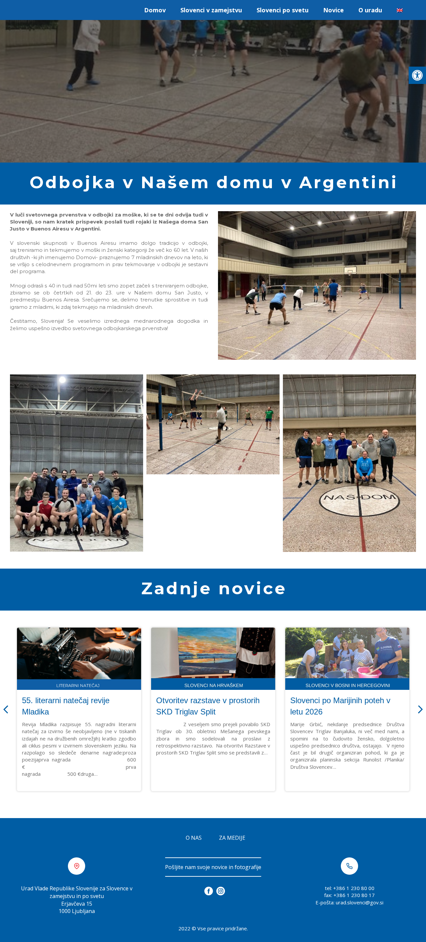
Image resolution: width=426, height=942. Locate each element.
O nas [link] (194, 837)
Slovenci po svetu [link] (283, 10)
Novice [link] (333, 10)
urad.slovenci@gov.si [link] (359, 902)
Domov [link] (155, 10)
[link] (417, 75)
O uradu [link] (370, 10)
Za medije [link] (232, 837)
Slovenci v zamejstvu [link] (211, 10)
